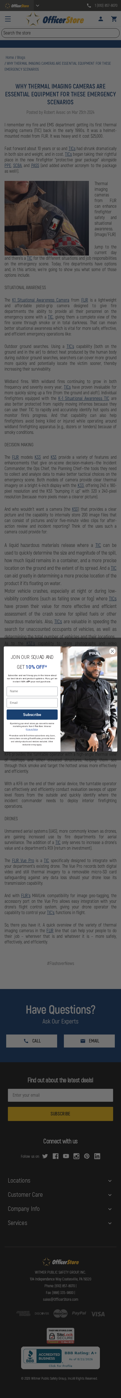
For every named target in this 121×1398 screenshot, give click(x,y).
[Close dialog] (112, 651)
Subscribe (32, 715)
